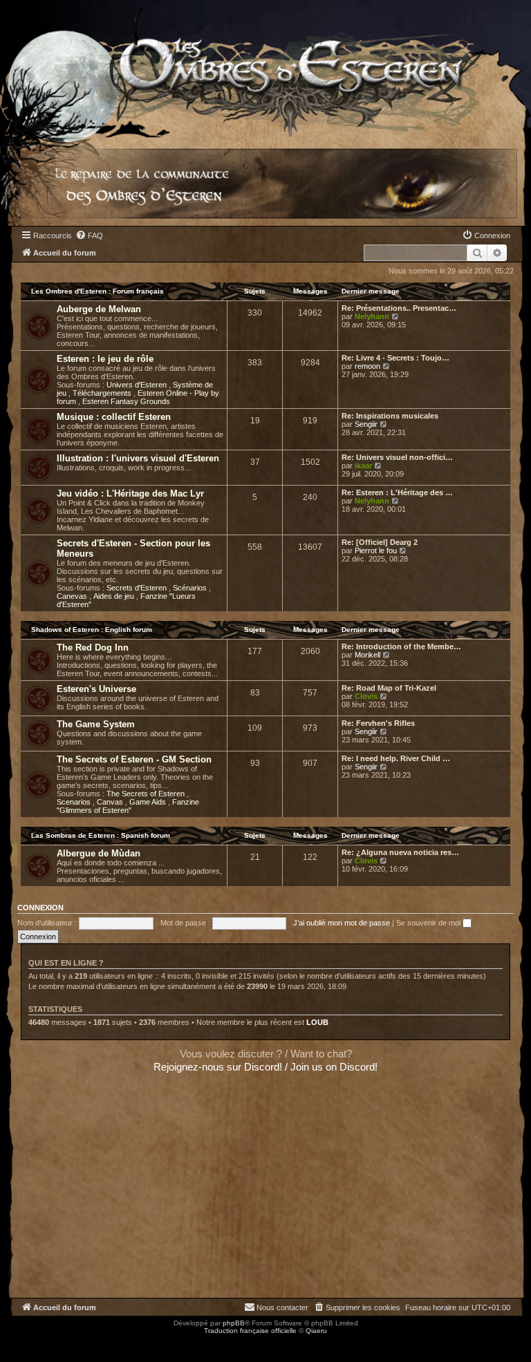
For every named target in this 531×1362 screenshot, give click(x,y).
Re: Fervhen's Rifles (378, 723)
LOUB (317, 1022)
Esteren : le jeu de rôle (105, 359)
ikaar (363, 465)
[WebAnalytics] (27, 1343)
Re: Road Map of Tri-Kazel (389, 688)
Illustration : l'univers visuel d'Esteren (138, 458)
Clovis (366, 696)
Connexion (40, 907)
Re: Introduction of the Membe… (401, 646)
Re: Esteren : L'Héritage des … (397, 492)
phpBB (234, 1323)
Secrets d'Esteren (137, 588)
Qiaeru (316, 1330)
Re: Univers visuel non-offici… (397, 457)
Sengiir (366, 424)
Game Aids (148, 802)
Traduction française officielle (250, 1330)
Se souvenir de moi (429, 923)
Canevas (73, 596)
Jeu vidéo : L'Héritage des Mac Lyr (130, 493)
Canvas (111, 802)
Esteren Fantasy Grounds (126, 401)
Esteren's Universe (96, 689)
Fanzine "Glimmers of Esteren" (128, 806)
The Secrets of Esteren (146, 793)
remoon (367, 366)
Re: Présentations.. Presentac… (399, 308)
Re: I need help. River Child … (396, 758)
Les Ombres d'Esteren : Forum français (97, 291)
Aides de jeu (114, 596)
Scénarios (191, 588)
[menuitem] (89, 235)
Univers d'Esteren (137, 385)
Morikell (367, 655)
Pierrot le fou (376, 550)
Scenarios (75, 802)
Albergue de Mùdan (98, 853)
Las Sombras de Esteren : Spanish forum (100, 835)
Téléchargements (103, 393)
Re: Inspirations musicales (390, 416)
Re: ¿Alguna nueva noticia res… (400, 852)
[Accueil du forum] (265, 68)
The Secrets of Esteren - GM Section (134, 759)
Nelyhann (372, 316)
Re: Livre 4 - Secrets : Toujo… (395, 358)
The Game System (96, 724)
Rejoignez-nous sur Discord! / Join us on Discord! (265, 1067)
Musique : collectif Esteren (114, 417)
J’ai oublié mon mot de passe (341, 923)
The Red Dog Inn (93, 647)
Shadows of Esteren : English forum (91, 629)
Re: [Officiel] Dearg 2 (380, 542)
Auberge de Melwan (99, 309)
